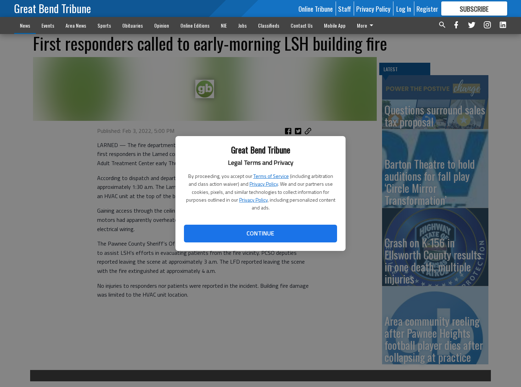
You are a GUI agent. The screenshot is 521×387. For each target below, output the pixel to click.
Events (47, 25)
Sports (104, 25)
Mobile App (335, 25)
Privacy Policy (264, 183)
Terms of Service (271, 176)
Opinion (161, 25)
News (25, 25)
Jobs (242, 25)
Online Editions (194, 25)
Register (427, 8)
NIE (224, 25)
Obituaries (132, 25)
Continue (260, 233)
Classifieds (268, 25)
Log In (403, 8)
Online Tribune (315, 8)
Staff (344, 8)
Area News (76, 25)
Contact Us (302, 25)
